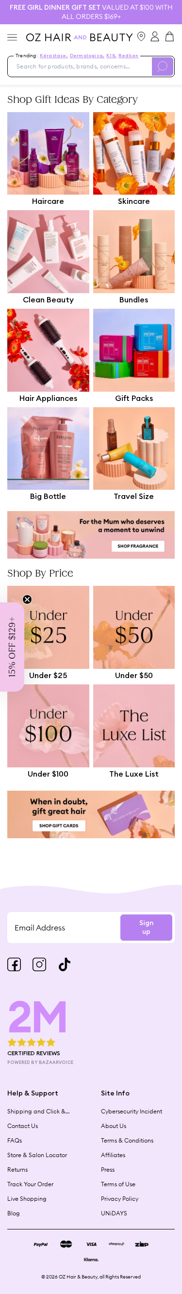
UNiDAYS (114, 1213)
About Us (113, 1125)
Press (108, 1169)
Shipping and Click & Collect (36, 1111)
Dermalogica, (87, 55)
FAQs (14, 1140)
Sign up (146, 927)
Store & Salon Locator (37, 1155)
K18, (111, 55)
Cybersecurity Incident (131, 1111)
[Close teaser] (27, 599)
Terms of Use (118, 1184)
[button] (12, 647)
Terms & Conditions (127, 1140)
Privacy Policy (119, 1198)
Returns (17, 1169)
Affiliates (113, 1155)
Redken (128, 55)
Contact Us (22, 1125)
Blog (13, 1213)
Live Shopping (27, 1198)
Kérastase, (54, 55)
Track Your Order (30, 1184)
